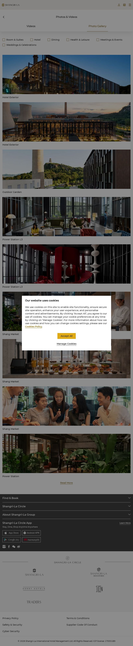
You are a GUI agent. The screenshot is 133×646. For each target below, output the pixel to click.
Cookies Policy (33, 326)
